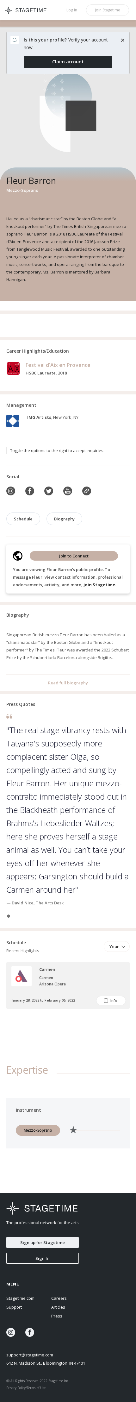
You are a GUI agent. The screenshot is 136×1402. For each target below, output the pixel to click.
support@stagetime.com (29, 1355)
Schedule (23, 519)
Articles (58, 1307)
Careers (59, 1298)
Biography (64, 519)
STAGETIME (28, 10)
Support (14, 1307)
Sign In (42, 1258)
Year (114, 946)
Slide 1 (8, 916)
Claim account (68, 62)
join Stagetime (99, 585)
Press (56, 1316)
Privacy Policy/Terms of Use (26, 1388)
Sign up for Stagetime (42, 1242)
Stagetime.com (20, 1298)
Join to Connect (74, 556)
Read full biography (68, 683)
